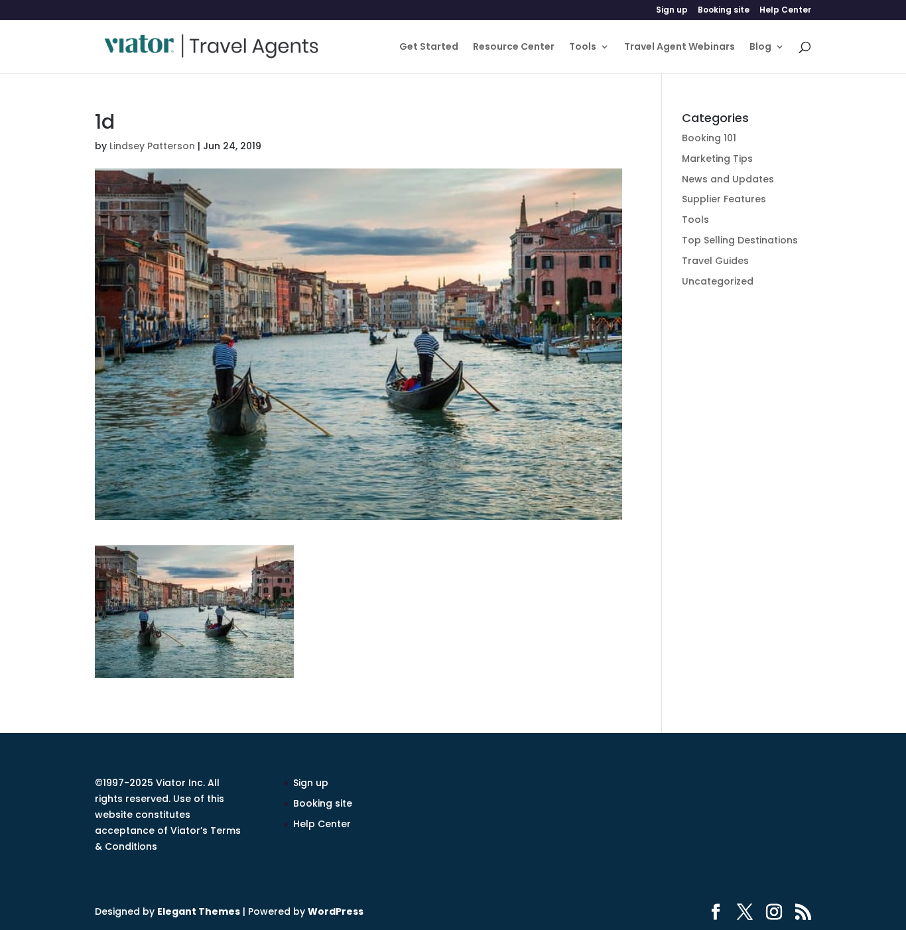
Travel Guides (715, 260)
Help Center (785, 10)
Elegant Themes (198, 911)
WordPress (335, 911)
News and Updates (728, 179)
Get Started (428, 47)
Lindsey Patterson (152, 146)
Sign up (672, 10)
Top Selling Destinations (740, 240)
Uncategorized (717, 281)
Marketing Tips (717, 158)
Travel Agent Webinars (679, 47)
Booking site (723, 10)
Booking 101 (709, 138)
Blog (760, 47)
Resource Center (513, 47)
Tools (582, 47)
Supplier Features (724, 199)
